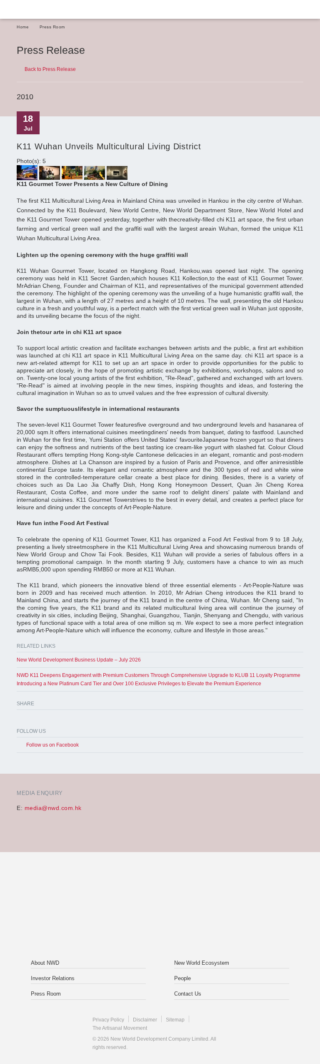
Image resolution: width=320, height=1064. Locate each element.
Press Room (52, 27)
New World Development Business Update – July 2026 (79, 660)
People (182, 978)
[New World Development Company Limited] (106, 887)
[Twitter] (35, 719)
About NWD (45, 963)
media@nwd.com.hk (53, 808)
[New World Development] (56, 9)
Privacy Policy (108, 1020)
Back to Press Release (50, 69)
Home (23, 27)
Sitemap (175, 1020)
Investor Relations (53, 978)
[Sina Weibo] (49, 719)
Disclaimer (145, 1020)
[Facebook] (22, 719)
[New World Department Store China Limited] (160, 925)
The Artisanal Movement (119, 1028)
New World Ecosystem (201, 963)
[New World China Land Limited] (214, 887)
